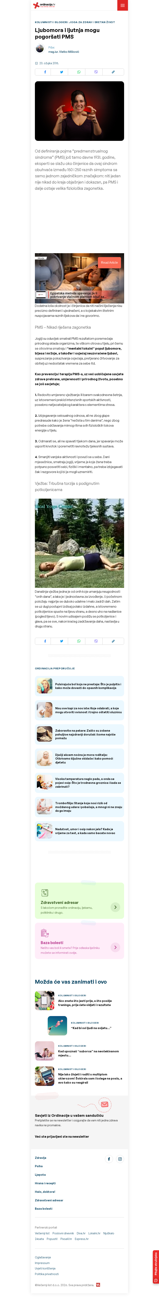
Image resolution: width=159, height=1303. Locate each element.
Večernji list (42, 1233)
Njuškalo (108, 1233)
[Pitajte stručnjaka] (156, 1267)
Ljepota (40, 1174)
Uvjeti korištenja (45, 1268)
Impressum (42, 1263)
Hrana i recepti (45, 1183)
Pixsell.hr (66, 1239)
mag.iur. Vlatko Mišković (63, 51)
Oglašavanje (43, 1257)
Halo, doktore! (45, 1191)
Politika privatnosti (47, 1274)
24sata (39, 1239)
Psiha (39, 1166)
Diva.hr (81, 1233)
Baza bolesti (43, 1208)
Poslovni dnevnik (63, 1233)
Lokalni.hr (94, 1233)
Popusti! (52, 1239)
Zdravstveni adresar (49, 1200)
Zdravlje (40, 1157)
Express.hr (82, 1239)
